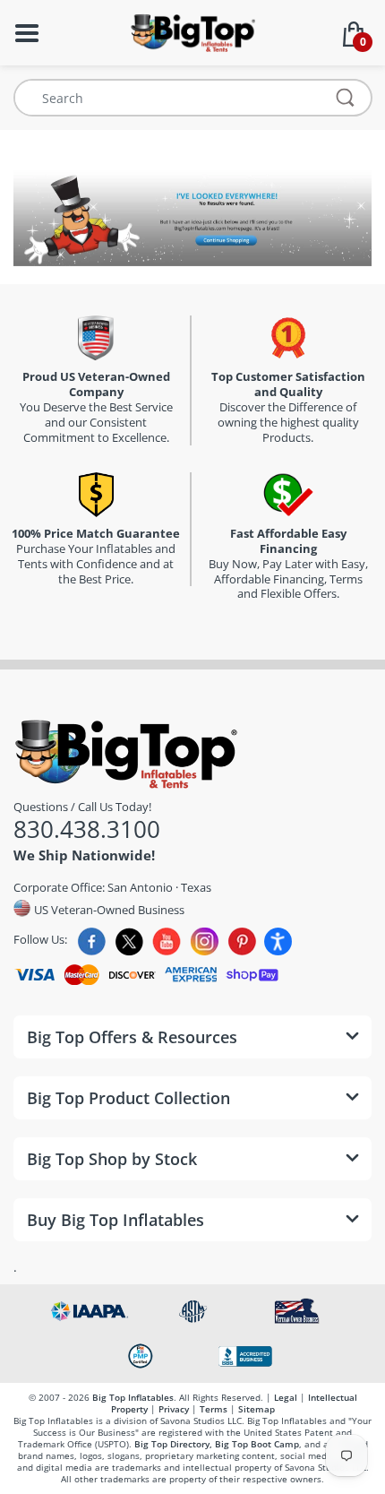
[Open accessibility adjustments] (278, 941)
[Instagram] (204, 941)
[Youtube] (167, 941)
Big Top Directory (172, 1444)
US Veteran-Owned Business (107, 909)
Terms (213, 1409)
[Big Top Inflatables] (192, 30)
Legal (285, 1397)
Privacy (173, 1409)
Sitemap (256, 1409)
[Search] (345, 98)
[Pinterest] (242, 941)
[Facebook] (91, 941)
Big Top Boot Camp (257, 1444)
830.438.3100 (86, 829)
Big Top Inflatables (133, 1397)
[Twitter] (129, 941)
